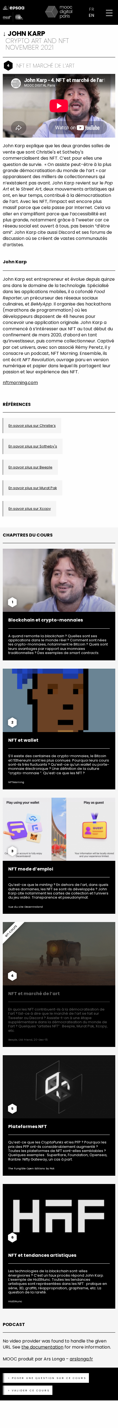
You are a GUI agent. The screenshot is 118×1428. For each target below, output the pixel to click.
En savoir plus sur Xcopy (30, 508)
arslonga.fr (81, 1359)
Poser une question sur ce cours (49, 1378)
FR (91, 9)
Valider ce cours (31, 1390)
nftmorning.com (20, 382)
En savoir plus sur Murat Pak (33, 488)
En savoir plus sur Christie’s (32, 425)
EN (91, 15)
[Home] (59, 12)
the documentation (42, 1347)
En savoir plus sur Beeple (30, 467)
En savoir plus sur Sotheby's (33, 446)
